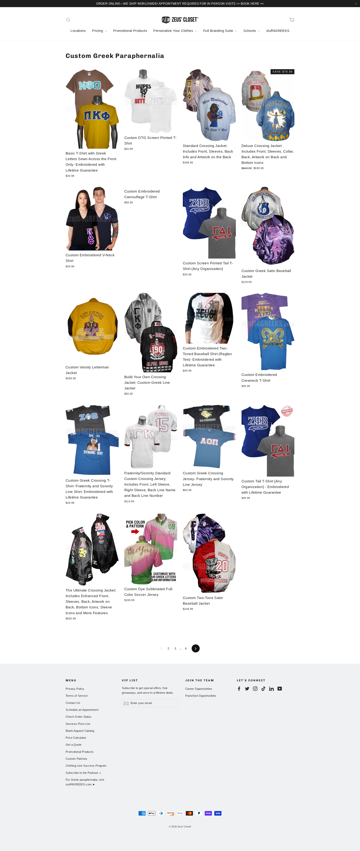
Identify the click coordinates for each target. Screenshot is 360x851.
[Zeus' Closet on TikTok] (263, 688)
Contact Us (73, 702)
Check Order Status (79, 716)
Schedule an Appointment (82, 709)
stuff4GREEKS (278, 31)
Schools (250, 31)
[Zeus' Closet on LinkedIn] (271, 688)
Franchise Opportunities (200, 695)
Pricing (98, 31)
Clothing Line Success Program (86, 765)
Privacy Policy (75, 688)
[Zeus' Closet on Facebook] (239, 688)
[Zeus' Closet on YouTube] (280, 688)
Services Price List (78, 723)
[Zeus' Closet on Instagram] (255, 688)
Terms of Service (77, 695)
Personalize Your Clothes (173, 31)
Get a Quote (73, 744)
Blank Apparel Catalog (80, 730)
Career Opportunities (198, 688)
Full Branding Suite (218, 31)
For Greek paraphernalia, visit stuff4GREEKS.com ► (85, 782)
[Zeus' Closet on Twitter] (247, 688)
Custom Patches (76, 758)
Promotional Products (130, 31)
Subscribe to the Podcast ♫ (83, 772)
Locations (78, 31)
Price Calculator (76, 737)
